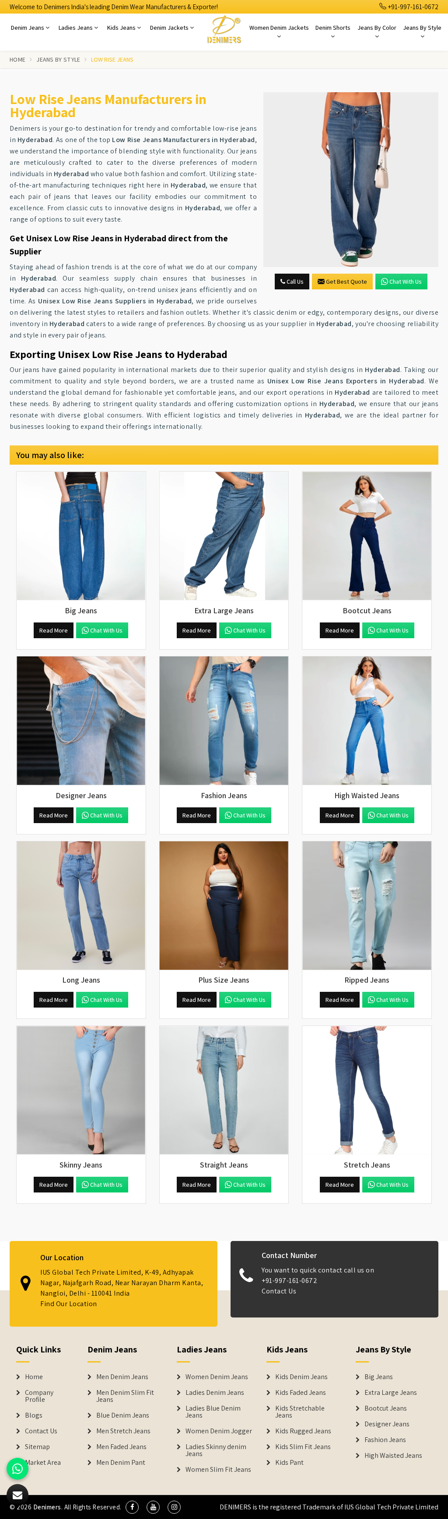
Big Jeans (378, 1376)
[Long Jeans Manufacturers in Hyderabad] (81, 905)
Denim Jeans (28, 27)
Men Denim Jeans (122, 1376)
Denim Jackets (170, 27)
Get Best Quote (346, 281)
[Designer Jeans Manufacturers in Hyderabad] (81, 721)
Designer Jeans (387, 1424)
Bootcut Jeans (385, 1408)
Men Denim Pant (120, 1462)
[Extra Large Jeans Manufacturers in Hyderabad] (224, 536)
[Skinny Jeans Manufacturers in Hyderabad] (81, 1090)
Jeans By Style (422, 27)
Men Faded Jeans (121, 1446)
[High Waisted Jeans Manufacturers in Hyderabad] (366, 721)
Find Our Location (68, 1303)
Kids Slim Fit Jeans (303, 1446)
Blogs (33, 1415)
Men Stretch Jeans (123, 1431)
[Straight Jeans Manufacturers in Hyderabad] (224, 1090)
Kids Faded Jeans (300, 1392)
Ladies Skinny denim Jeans (216, 1450)
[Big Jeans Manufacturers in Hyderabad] (81, 536)
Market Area (43, 1462)
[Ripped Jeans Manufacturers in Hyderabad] (366, 905)
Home (17, 59)
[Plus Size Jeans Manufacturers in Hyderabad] (224, 905)
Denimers (47, 1507)
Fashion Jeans (385, 1439)
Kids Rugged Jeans (303, 1431)
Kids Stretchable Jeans (300, 1412)
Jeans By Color (376, 27)
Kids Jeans (122, 27)
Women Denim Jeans (217, 1376)
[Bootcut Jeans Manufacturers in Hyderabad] (366, 536)
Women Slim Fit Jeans (218, 1469)
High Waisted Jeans (393, 1455)
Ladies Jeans (76, 27)
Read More (53, 630)
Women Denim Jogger (219, 1431)
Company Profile (39, 1396)
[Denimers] (224, 28)
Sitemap (37, 1446)
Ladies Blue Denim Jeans (213, 1412)
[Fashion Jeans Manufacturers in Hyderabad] (224, 721)
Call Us (294, 281)
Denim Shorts (332, 27)
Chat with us (405, 281)
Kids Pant (289, 1462)
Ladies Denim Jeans (215, 1392)
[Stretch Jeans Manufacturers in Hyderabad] (366, 1090)
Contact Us (279, 1291)
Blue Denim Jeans (122, 1415)
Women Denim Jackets (279, 27)
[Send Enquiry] (350, 179)
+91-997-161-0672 (412, 7)
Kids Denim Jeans (301, 1376)
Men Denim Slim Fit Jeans (125, 1396)
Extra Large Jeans (390, 1392)
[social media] (132, 1507)
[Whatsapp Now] (17, 1469)
